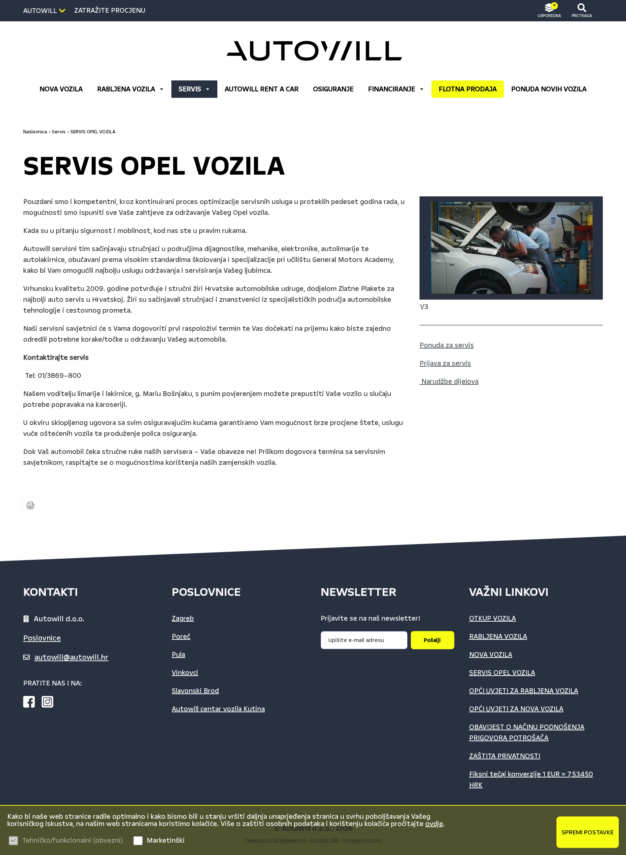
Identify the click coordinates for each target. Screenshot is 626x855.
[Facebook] (32, 703)
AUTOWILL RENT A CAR (262, 89)
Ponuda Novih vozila (549, 89)
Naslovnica (35, 132)
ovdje (434, 824)
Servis (190, 89)
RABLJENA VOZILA (126, 89)
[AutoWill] (313, 51)
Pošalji (432, 640)
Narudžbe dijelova (450, 381)
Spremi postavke (588, 832)
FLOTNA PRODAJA (468, 89)
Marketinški (166, 840)
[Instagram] (50, 703)
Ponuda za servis (447, 345)
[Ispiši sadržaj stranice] (30, 505)
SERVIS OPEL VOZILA (93, 132)
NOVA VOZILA (61, 89)
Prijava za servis (445, 363)
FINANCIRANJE (391, 89)
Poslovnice (42, 638)
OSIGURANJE (333, 89)
